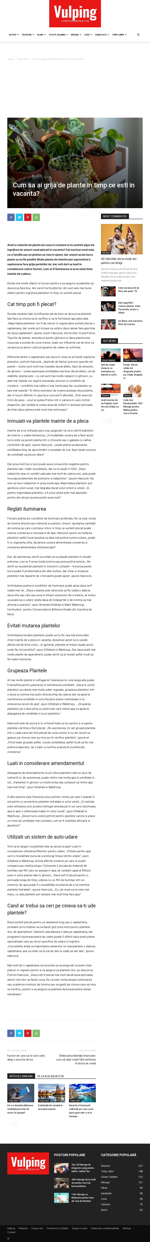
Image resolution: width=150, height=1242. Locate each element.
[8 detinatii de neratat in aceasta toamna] (51, 1093)
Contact (11, 1232)
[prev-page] (9, 1123)
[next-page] (15, 1123)
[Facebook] (11, 217)
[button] (138, 35)
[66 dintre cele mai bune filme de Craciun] (108, 324)
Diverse (105, 395)
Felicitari (106, 252)
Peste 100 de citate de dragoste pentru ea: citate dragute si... (132, 371)
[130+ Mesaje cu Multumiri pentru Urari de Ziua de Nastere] (61, 1198)
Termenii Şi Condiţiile (57, 1228)
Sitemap (127, 1228)
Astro (12, 34)
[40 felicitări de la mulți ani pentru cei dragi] (122, 239)
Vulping (11, 1228)
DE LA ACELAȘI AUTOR (50, 1076)
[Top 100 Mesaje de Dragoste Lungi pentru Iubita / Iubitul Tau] (61, 1168)
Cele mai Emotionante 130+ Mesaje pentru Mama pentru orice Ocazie (132, 407)
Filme (40, 34)
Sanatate (100, 34)
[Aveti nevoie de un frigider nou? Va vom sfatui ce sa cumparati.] (111, 390)
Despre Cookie (79, 1228)
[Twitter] (19, 217)
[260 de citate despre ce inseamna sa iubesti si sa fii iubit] (111, 355)
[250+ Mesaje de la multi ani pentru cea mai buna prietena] (61, 1183)
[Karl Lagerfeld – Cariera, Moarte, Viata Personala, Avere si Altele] (108, 306)
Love (86, 34)
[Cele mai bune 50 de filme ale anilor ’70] (108, 291)
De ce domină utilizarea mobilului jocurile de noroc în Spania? (20, 1109)
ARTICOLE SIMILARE (21, 1076)
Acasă (10, 59)
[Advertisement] (75, 50)
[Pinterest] (27, 217)
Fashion (26, 34)
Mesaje (75, 34)
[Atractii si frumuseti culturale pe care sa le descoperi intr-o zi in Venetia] (82, 1093)
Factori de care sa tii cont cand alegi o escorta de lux (26, 1057)
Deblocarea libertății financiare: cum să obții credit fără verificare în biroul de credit (76, 1059)
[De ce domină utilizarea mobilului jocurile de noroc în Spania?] (20, 1093)
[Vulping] (75, 13)
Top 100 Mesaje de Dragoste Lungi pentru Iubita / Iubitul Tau (83, 1168)
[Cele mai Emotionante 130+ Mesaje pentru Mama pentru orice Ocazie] (133, 390)
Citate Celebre (57, 34)
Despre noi (37, 1228)
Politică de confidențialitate (105, 1228)
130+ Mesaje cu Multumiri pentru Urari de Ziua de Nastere (82, 1197)
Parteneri (23, 1228)
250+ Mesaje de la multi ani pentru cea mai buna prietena (84, 1182)
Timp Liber (118, 34)
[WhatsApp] (36, 217)
